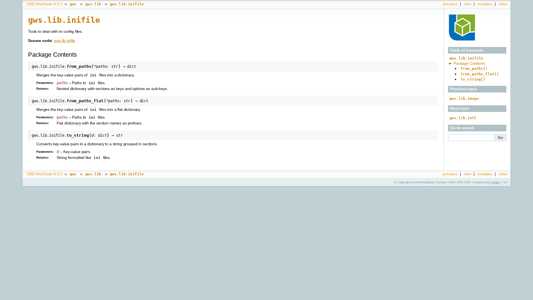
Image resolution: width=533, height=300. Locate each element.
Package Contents (469, 63)
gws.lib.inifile (64, 40)
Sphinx (495, 182)
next (467, 4)
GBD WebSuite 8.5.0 (44, 4)
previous (450, 4)
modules (484, 4)
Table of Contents (466, 50)
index (503, 4)
